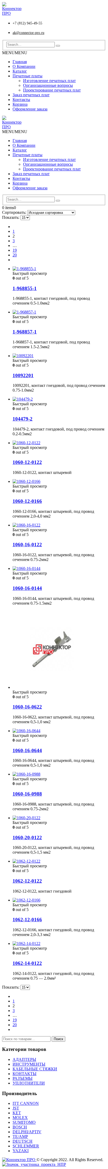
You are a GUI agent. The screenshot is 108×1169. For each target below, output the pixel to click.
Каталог (20, 71)
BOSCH (20, 1127)
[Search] (58, 46)
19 (15, 250)
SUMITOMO (24, 1122)
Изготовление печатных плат (49, 80)
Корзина (20, 104)
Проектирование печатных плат (52, 90)
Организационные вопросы (48, 85)
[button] (14, 52)
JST (16, 1108)
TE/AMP (20, 1136)
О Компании (24, 66)
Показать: (11, 217)
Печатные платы (27, 76)
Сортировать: (14, 212)
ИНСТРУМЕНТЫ (29, 1064)
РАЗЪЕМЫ (23, 1078)
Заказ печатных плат (31, 95)
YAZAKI (21, 1150)
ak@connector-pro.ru (28, 33)
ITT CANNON (26, 1103)
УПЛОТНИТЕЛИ (29, 1083)
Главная (20, 61)
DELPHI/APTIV (27, 1132)
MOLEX (20, 1117)
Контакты (21, 99)
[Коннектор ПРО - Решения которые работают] (11, 13)
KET (17, 1113)
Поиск (58, 1039)
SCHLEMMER (26, 1146)
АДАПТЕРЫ (24, 1059)
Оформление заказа (30, 109)
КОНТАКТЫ (24, 1073)
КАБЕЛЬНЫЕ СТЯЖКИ (35, 1069)
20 (15, 255)
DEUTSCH (23, 1141)
